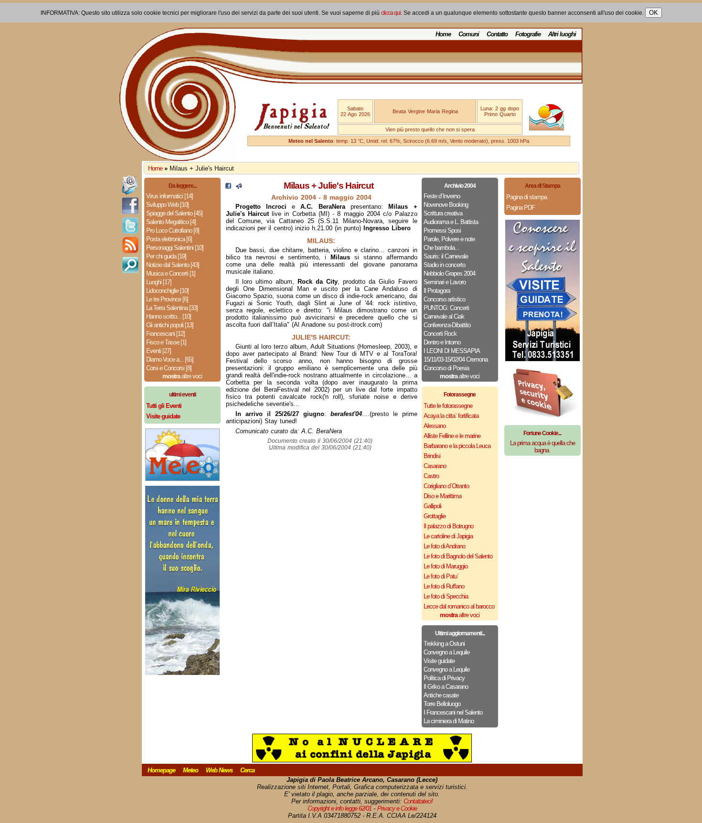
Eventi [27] (158, 350)
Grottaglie (435, 516)
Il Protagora (437, 290)
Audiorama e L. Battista (451, 221)
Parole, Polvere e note (449, 239)
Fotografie (528, 34)
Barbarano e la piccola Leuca (457, 445)
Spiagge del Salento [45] (174, 213)
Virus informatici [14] (169, 196)
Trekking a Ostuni (444, 643)
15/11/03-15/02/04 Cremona (456, 359)
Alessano (435, 425)
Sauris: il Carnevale (446, 256)
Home (443, 34)
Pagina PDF (520, 207)
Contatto (497, 34)
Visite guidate (439, 660)
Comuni (468, 34)
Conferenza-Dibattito (447, 325)
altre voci (182, 376)
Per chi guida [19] (166, 256)
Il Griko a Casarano (446, 686)
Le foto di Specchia (446, 596)
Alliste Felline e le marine (452, 435)
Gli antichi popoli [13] (169, 325)
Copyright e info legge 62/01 (340, 808)
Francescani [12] (165, 333)
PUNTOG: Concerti (446, 307)
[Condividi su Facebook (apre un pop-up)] (228, 186)
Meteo (190, 770)
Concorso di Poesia (446, 368)
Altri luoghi (562, 34)
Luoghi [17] (158, 282)
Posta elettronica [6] (169, 239)
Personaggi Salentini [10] (174, 247)
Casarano (435, 466)
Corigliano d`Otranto (446, 486)
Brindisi (432, 456)
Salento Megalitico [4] (171, 221)
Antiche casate (441, 695)
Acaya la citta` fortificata (451, 415)
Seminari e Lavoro (445, 282)
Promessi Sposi (442, 230)
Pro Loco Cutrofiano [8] (172, 230)
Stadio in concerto (444, 264)
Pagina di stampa (526, 197)
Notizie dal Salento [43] (172, 264)
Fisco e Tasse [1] (166, 342)
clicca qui (391, 13)
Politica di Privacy (444, 678)
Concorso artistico (444, 299)
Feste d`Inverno (442, 196)
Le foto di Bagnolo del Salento (458, 556)
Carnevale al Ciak (444, 316)
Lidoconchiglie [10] (167, 290)
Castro (431, 476)
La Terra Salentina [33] (172, 307)
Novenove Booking (446, 204)
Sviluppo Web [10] (167, 204)
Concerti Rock (440, 333)
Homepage (161, 770)
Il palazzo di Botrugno (448, 526)
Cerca (247, 770)
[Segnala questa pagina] (239, 186)
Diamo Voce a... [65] (169, 359)
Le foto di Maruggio (446, 566)
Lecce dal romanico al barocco (459, 606)
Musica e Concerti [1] (170, 273)
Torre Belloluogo (442, 703)
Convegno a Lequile (446, 652)
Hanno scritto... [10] (168, 316)
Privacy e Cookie (397, 808)
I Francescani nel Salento (453, 712)
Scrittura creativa (443, 213)
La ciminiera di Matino (449, 721)
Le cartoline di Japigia (448, 536)
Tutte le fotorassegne (448, 405)
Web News (219, 770)
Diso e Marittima (442, 496)
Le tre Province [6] (167, 299)
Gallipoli (432, 506)
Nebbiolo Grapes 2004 (449, 273)
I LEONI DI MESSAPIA (452, 350)
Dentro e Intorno (442, 342)
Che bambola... (441, 247)
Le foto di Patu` (441, 576)
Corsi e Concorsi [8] (168, 368)
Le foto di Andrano (444, 546)
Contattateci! (418, 801)
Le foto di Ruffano (444, 586)
